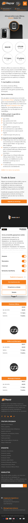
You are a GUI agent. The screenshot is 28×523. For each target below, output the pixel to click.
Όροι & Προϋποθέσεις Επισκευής (9, 440)
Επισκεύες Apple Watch (7, 460)
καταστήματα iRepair (8, 100)
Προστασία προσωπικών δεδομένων (10, 429)
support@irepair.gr (8, 503)
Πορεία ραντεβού (5, 438)
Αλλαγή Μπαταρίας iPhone (8, 464)
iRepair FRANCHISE (6, 442)
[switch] (24, 261)
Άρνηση (14, 292)
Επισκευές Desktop (6, 455)
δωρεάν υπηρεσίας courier (13, 105)
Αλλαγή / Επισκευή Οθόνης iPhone (10, 467)
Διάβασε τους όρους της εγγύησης (10, 170)
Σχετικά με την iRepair (7, 424)
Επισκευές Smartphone (7, 451)
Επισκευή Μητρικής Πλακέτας (9, 462)
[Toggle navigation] (25, 3)
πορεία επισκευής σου (21, 9)
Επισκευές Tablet (5, 458)
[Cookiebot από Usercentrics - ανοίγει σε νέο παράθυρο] (19, 229)
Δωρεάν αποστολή (6, 431)
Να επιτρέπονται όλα (14, 282)
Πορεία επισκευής (5, 435)
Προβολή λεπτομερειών (16, 277)
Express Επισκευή (6, 9)
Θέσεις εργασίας (5, 426)
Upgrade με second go (14, 201)
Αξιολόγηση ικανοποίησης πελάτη (10, 433)
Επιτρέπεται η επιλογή (14, 287)
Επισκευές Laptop (5, 453)
